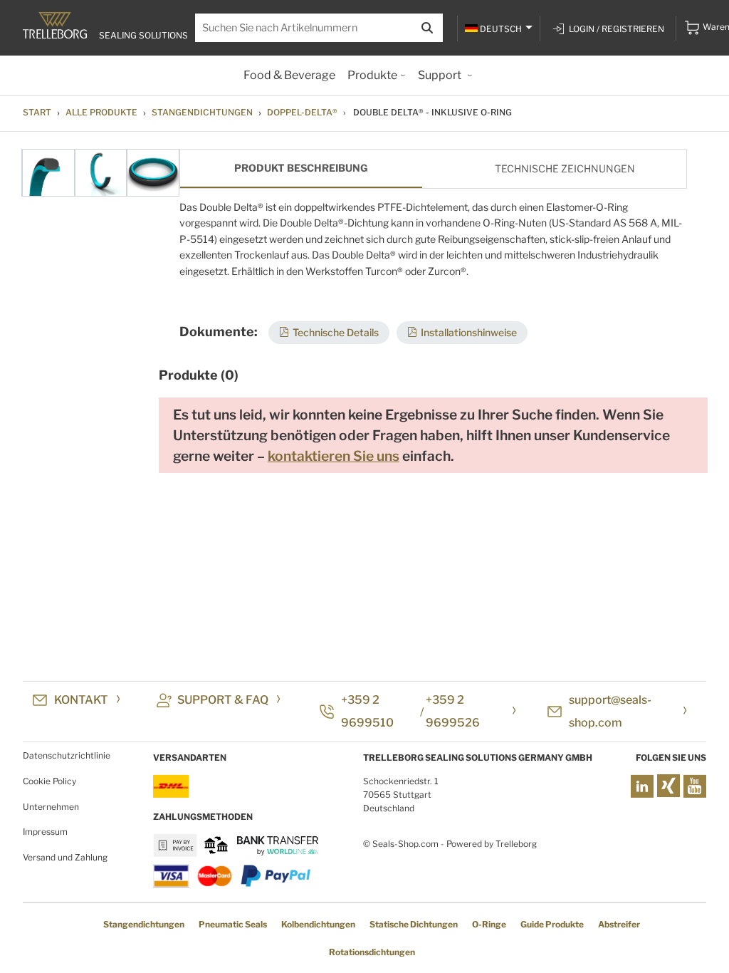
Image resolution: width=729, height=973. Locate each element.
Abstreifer (619, 924)
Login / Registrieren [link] (616, 29)
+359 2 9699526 (453, 711)
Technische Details (336, 332)
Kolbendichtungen (318, 924)
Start (37, 112)
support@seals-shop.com (610, 711)
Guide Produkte (552, 924)
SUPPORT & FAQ (222, 700)
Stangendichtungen (202, 112)
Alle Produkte (101, 112)
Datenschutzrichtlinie (66, 755)
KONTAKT (81, 700)
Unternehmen (51, 806)
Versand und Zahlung (65, 857)
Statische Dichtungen (413, 924)
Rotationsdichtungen (372, 952)
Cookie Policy (49, 781)
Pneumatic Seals (233, 924)
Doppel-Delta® (302, 112)
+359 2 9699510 (367, 711)
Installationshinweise (469, 332)
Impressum (45, 831)
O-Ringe (489, 924)
